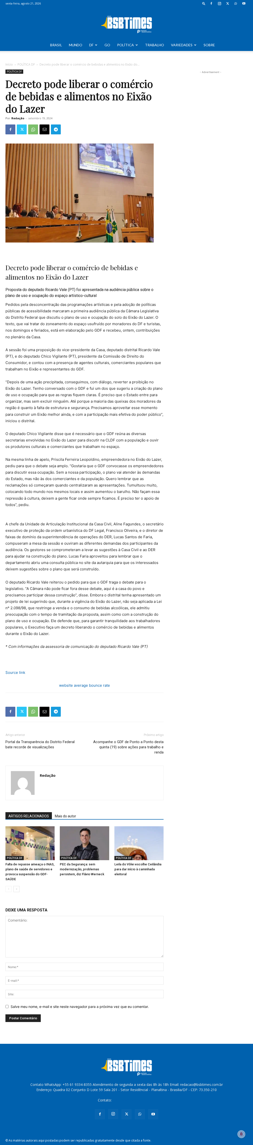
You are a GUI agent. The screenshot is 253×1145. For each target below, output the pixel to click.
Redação (17, 118)
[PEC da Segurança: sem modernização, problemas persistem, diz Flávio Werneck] (84, 843)
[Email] (44, 129)
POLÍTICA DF (26, 64)
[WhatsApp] (235, 3)
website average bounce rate (84, 685)
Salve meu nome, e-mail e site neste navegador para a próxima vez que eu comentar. (80, 1006)
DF (91, 45)
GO (107, 45)
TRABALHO (154, 45)
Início (9, 64)
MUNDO (75, 45)
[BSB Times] (126, 23)
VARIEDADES (181, 45)
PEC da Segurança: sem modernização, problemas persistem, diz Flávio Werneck (82, 869)
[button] (204, 3)
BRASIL (56, 45)
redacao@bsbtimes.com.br (134, 1100)
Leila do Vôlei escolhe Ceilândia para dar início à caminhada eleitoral (137, 869)
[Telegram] (56, 129)
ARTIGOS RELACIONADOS (28, 816)
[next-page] (16, 889)
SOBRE (209, 45)
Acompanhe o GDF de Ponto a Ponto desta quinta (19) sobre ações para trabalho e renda (128, 747)
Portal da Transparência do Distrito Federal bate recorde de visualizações (40, 744)
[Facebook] (211, 3)
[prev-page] (8, 889)
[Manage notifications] (241, 1134)
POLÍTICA (125, 45)
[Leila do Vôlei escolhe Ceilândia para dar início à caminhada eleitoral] (139, 843)
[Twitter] (227, 3)
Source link (15, 672)
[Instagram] (219, 3)
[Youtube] (244, 3)
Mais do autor (65, 816)
